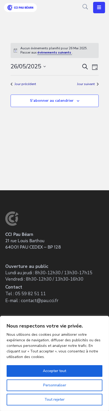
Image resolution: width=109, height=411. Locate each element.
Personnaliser (54, 385)
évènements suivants (54, 52)
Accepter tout (54, 370)
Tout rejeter (54, 399)
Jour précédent (25, 84)
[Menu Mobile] (99, 7)
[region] (54, 363)
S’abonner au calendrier (52, 100)
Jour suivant (86, 84)
